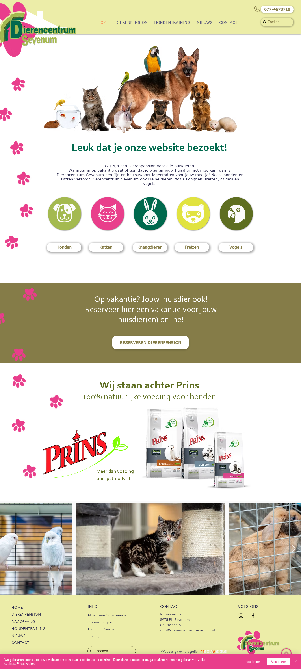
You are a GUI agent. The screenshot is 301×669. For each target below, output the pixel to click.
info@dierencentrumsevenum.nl (187, 630)
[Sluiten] (295, 661)
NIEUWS (18, 636)
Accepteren (279, 661)
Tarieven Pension (102, 629)
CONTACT (20, 643)
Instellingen (253, 661)
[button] (277, 9)
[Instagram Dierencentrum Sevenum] (241, 616)
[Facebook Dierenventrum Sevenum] (253, 616)
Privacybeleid (26, 663)
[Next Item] (293, 548)
